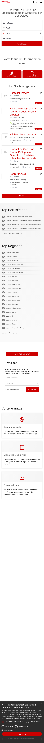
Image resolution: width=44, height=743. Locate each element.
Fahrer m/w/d (18, 173)
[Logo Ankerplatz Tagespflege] (5, 177)
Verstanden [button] (22, 734)
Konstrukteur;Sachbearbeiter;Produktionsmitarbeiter (23, 111)
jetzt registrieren (22, 354)
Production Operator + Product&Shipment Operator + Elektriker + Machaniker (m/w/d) (23, 154)
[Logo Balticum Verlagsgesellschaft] (5, 96)
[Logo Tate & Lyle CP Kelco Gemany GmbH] (5, 152)
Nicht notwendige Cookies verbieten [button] (22, 739)
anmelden (32, 389)
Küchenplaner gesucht (23, 134)
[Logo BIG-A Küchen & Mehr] (5, 137)
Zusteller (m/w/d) (20, 92)
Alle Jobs (13, 96)
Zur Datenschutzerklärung (32, 718)
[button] (40, 38)
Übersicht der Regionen (10, 333)
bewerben (38, 103)
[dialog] (22, 722)
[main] (22, 256)
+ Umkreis (7, 38)
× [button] (41, 703)
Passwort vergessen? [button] (12, 389)
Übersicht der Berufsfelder (11, 233)
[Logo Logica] (5, 111)
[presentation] (33, 2)
